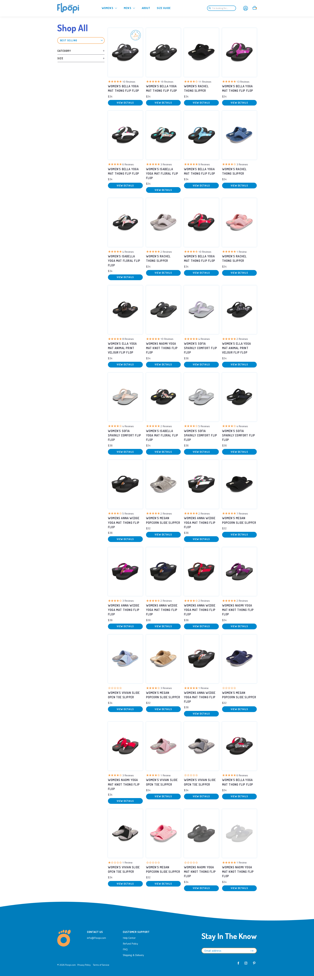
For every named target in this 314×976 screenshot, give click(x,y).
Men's (127, 8)
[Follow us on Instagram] (246, 964)
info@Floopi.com (96, 938)
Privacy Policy (84, 964)
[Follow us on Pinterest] (253, 964)
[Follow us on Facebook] (238, 964)
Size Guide (164, 8)
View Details (125, 102)
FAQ (125, 949)
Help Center (129, 938)
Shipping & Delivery (133, 955)
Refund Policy (130, 944)
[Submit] (211, 8)
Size (60, 58)
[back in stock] (125, 52)
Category (64, 50)
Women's (107, 8)
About (146, 8)
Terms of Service (101, 964)
